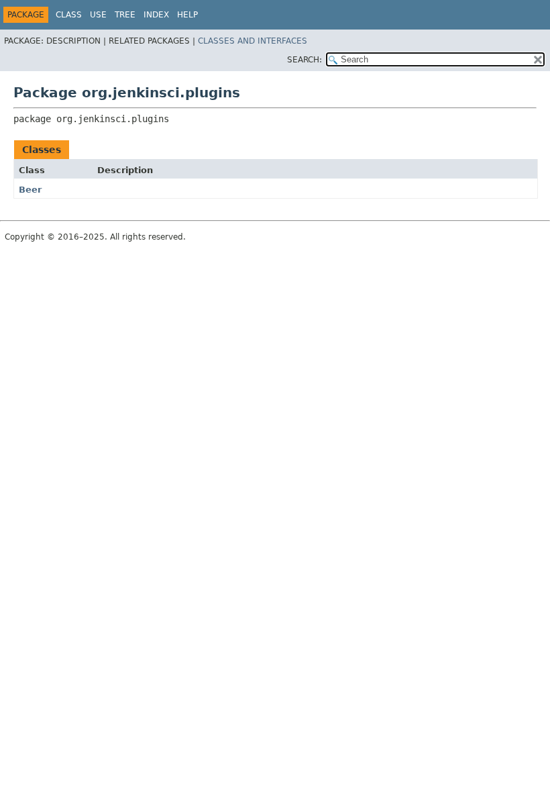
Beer (30, 190)
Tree (125, 14)
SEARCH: (304, 59)
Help (187, 14)
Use (98, 14)
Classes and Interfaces (252, 41)
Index (156, 14)
